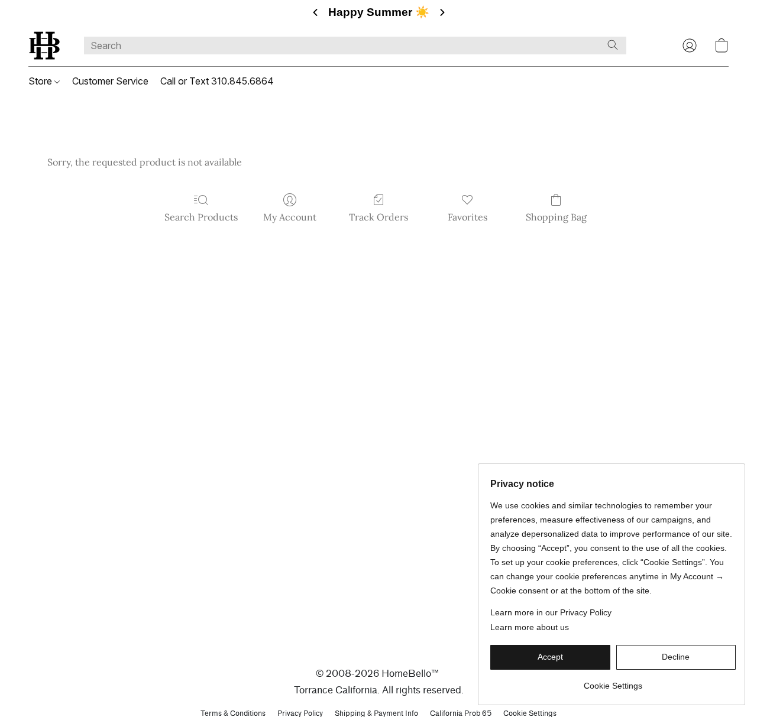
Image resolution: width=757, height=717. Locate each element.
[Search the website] (613, 45)
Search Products (201, 217)
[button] (44, 45)
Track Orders (378, 217)
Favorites (467, 217)
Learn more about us (529, 627)
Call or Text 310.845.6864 (217, 81)
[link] (613, 681)
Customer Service (110, 81)
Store (41, 81)
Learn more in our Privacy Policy (551, 612)
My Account (289, 217)
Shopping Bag (556, 217)
